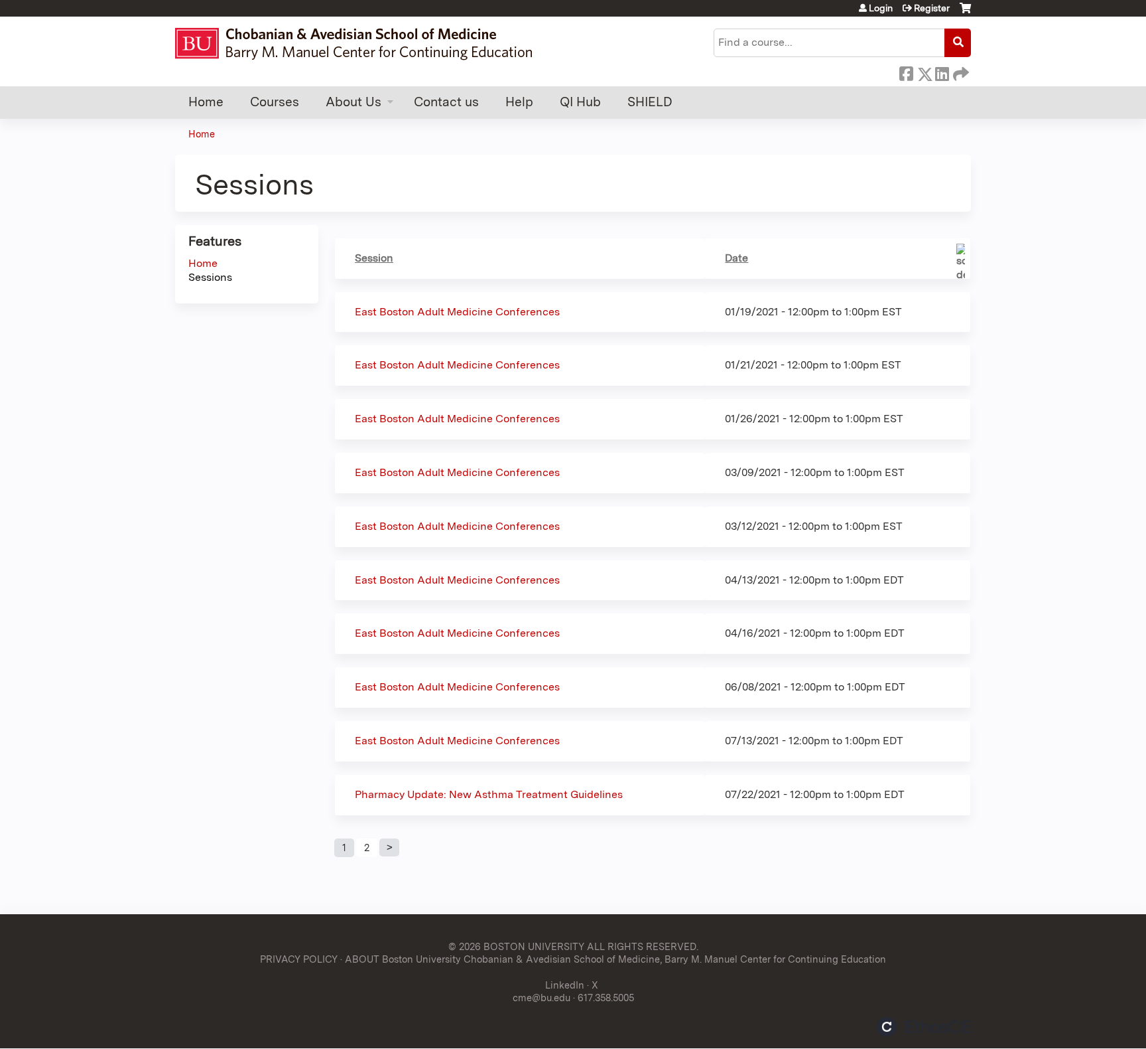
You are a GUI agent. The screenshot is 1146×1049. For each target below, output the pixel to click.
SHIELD (649, 102)
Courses (274, 102)
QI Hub (580, 102)
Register (932, 8)
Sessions (210, 277)
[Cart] (965, 13)
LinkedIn (941, 72)
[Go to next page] (389, 848)
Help (519, 102)
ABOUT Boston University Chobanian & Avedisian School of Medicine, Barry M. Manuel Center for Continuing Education (615, 959)
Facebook (906, 72)
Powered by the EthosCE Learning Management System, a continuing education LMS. (924, 1026)
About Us (353, 102)
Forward (959, 72)
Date (736, 258)
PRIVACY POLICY (299, 959)
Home (205, 102)
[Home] (359, 43)
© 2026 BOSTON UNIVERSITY (516, 946)
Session (374, 258)
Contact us (446, 102)
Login (881, 8)
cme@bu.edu (541, 997)
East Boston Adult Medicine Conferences (457, 311)
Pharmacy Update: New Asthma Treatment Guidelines (489, 794)
